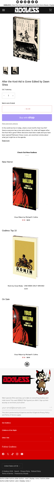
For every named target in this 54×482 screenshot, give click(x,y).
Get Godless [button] (6, 423)
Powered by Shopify (21, 473)
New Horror (7, 162)
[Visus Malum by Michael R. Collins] (26, 190)
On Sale (6, 299)
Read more (6, 141)
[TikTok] (32, 1)
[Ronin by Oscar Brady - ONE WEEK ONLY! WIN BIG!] (26, 259)
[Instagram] (25, 1)
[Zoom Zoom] (27, 40)
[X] (8, 454)
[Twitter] (36, 1)
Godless (6, 471)
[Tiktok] (13, 454)
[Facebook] (21, 1)
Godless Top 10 (9, 230)
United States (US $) (11, 466)
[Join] (50, 407)
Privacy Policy (44, 412)
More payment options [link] (10, 124)
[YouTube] (17, 1)
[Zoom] (7, 61)
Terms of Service (11, 415)
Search (16, 471)
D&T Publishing (6, 89)
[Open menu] (6, 10)
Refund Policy (36, 471)
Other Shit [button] (5, 438)
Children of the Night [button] (9, 430)
